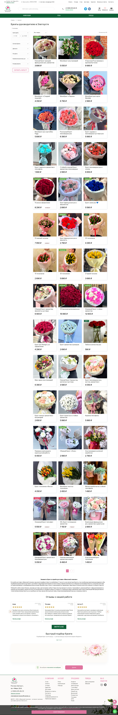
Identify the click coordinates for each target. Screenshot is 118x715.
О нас (81, 2)
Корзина (111, 8)
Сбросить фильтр (20, 70)
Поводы (60, 685)
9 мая (72, 700)
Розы (59, 681)
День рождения (89, 681)
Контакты (111, 2)
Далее (74, 667)
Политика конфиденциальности (71, 708)
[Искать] (20, 9)
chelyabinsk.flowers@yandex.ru (20, 696)
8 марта (73, 681)
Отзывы (76, 2)
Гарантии (93, 2)
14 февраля (74, 683)
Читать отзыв (16, 619)
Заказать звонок (69, 9)
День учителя (75, 689)
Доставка (86, 2)
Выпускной (74, 693)
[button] (107, 611)
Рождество (74, 695)
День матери (75, 685)
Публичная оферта (50, 698)
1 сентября (74, 687)
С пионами (15, 28)
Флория (14, 710)
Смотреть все (59, 627)
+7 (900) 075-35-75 (71, 8)
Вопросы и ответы (102, 2)
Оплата (70, 2)
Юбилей (87, 683)
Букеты (19, 20)
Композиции (61, 683)
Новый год (74, 691)
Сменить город (10, 2)
